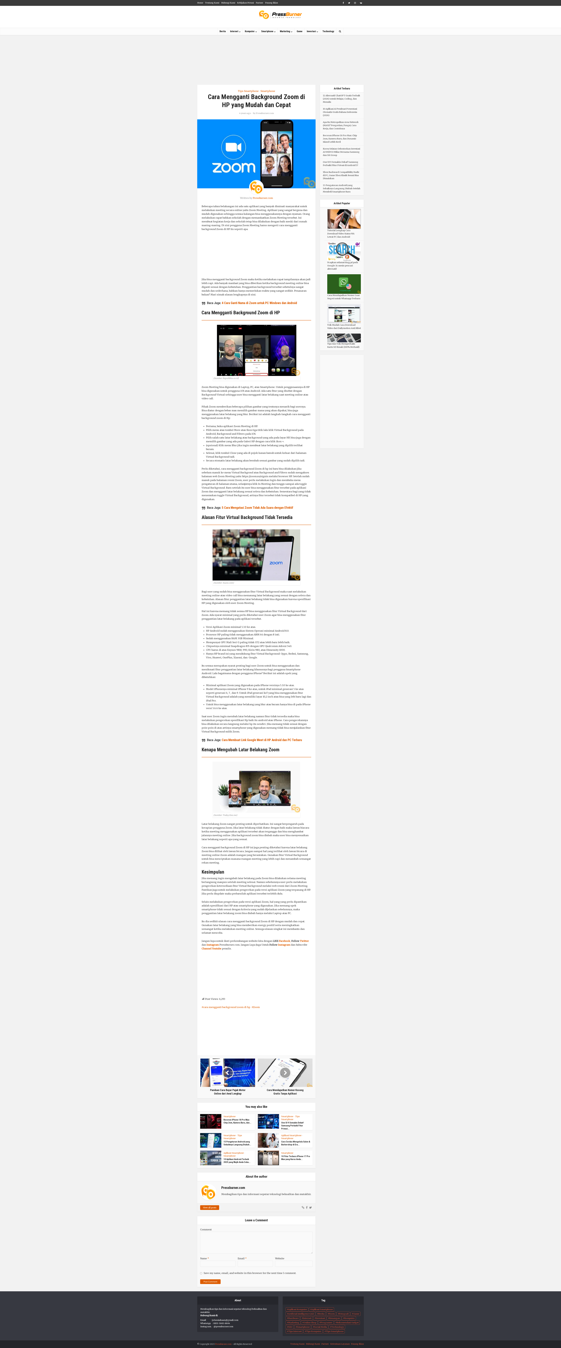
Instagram (213, 944)
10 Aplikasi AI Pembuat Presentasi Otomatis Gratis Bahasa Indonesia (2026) (340, 112)
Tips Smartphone (248, 91)
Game (299, 31)
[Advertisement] (280, 59)
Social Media (320, 1327)
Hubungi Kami (228, 3)
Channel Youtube (211, 948)
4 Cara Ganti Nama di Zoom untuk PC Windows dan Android (259, 303)
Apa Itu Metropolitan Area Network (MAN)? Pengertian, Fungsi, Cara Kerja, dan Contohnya (341, 125)
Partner (259, 3)
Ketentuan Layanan (340, 1344)
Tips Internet (295, 1331)
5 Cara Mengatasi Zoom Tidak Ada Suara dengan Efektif (257, 507)
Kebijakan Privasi (245, 3)
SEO (290, 1327)
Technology (328, 31)
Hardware (293, 1318)
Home (200, 3)
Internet (234, 31)
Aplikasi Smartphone (291, 1135)
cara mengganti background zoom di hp (226, 1007)
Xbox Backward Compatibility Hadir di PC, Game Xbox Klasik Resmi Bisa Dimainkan (341, 175)
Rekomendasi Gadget (348, 1322)
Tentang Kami (212, 3)
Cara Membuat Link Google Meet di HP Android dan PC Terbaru (262, 740)
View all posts (209, 1207)
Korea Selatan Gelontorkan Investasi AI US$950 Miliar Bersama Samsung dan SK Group (341, 151)
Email (242, 1258)
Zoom (256, 1007)
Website (279, 1258)
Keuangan (334, 1318)
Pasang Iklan (271, 3)
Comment (206, 1229)
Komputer (250, 31)
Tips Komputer (313, 1331)
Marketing (285, 31)
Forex (332, 1313)
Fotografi (344, 1313)
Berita (223, 31)
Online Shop (310, 1322)
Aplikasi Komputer (297, 1309)
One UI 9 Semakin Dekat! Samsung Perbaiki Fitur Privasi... (292, 1125)
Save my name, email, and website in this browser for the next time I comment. (250, 1273)
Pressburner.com (265, 113)
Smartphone (267, 31)
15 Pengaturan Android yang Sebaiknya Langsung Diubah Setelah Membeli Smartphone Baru (341, 188)
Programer (326, 1322)
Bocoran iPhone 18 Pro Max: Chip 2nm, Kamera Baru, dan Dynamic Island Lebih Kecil (340, 138)
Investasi (311, 31)
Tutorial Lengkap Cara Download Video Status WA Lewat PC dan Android (340, 233)
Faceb (282, 940)
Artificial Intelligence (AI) (301, 1313)
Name (204, 1258)
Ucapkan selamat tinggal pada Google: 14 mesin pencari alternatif (342, 265)
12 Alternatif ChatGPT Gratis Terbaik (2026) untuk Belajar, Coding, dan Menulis (341, 98)
